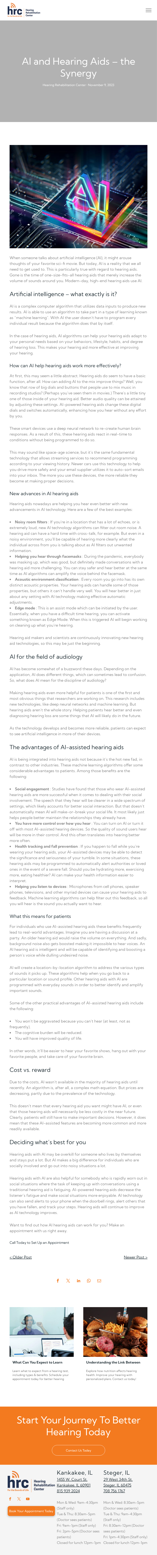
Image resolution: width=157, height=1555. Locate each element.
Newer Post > (135, 1257)
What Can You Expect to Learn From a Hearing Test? (37, 1362)
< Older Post (21, 1257)
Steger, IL (116, 1472)
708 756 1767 (114, 1490)
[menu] (149, 10)
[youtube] (27, 1499)
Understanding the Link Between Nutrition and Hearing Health (113, 1362)
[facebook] (10, 1499)
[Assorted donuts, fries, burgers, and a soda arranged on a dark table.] (115, 1332)
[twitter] (18, 1499)
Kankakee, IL (75, 1472)
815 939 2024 (68, 1490)
